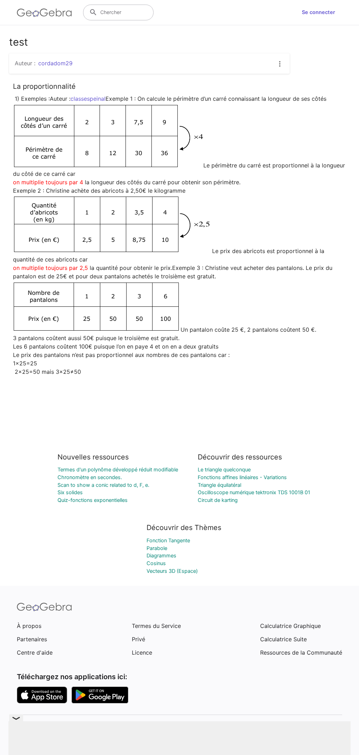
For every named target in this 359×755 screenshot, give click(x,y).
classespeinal (88, 98)
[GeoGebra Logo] (44, 12)
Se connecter (318, 12)
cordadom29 (55, 63)
